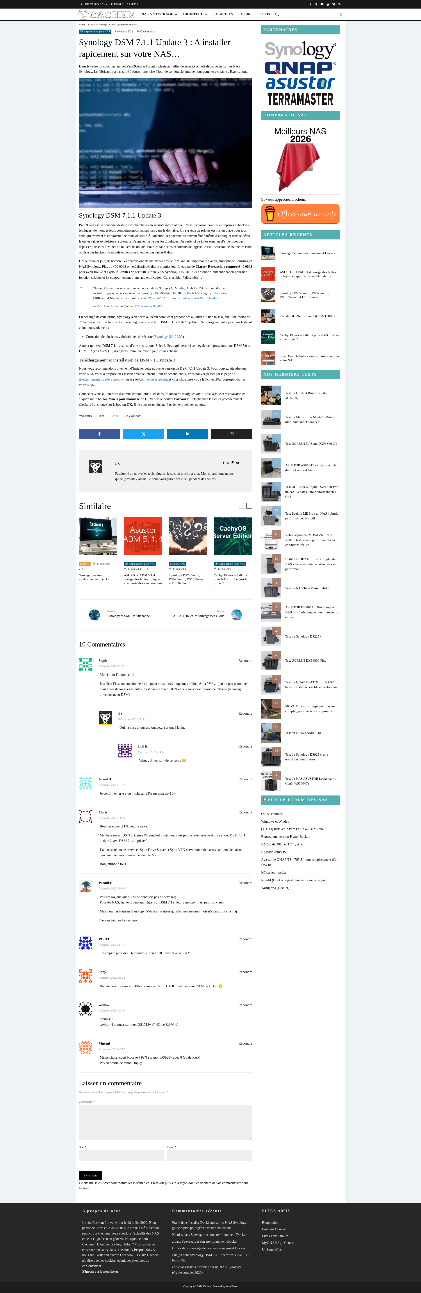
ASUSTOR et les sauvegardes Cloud (199, 614)
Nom (82, 1147)
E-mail (171, 1147)
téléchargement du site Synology (101, 379)
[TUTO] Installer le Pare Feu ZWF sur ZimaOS (294, 829)
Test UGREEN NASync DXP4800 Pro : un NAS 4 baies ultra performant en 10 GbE (312, 491)
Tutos (264, 14)
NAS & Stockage (157, 14)
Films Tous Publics (275, 1236)
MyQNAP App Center (277, 1243)
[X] (316, 4)
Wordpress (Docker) (275, 888)
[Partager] (99, 434)
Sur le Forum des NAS (298, 800)
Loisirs (245, 14)
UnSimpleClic (272, 1249)
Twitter (100, 1255)
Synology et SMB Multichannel (129, 614)
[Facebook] (310, 4)
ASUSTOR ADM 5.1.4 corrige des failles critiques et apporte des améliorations (143, 579)
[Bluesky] (334, 4)
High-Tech (193, 14)
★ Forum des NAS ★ (94, 4)
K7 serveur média (273, 872)
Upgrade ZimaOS (273, 852)
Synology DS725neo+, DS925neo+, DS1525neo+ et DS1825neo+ (187, 579)
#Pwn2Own (149, 298)
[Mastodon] (328, 4)
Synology (134, 416)
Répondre (245, 660)
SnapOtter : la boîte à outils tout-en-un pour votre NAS (309, 358)
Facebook (127, 1255)
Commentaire (87, 1101)
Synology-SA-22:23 (169, 336)
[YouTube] (322, 4)
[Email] (231, 434)
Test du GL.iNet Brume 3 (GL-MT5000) (307, 316)
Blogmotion (270, 1222)
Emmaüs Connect (274, 1229)
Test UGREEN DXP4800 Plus (305, 660)
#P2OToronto (166, 298)
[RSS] (339, 4)
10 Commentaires (146, 31)
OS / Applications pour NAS (95, 31)
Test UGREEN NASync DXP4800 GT (311, 443)
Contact (117, 4)
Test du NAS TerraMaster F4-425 (307, 588)
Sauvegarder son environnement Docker (95, 577)
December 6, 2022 (151, 306)
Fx (117, 463)
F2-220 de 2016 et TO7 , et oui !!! (285, 844)
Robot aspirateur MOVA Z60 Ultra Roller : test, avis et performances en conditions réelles (310, 540)
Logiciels (223, 14)
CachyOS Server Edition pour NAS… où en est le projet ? (230, 579)
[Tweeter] (143, 434)
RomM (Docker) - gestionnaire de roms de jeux (294, 880)
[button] (277, 14)
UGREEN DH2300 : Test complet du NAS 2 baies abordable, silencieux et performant (310, 564)
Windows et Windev (275, 821)
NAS (116, 416)
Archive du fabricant (152, 379)
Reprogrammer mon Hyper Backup (285, 836)
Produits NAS (177, 563)
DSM (102, 416)
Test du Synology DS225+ (303, 636)
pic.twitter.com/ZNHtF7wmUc (197, 298)
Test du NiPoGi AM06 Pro (303, 733)
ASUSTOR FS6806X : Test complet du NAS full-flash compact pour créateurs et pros (311, 612)
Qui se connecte (272, 814)
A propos (133, 4)
